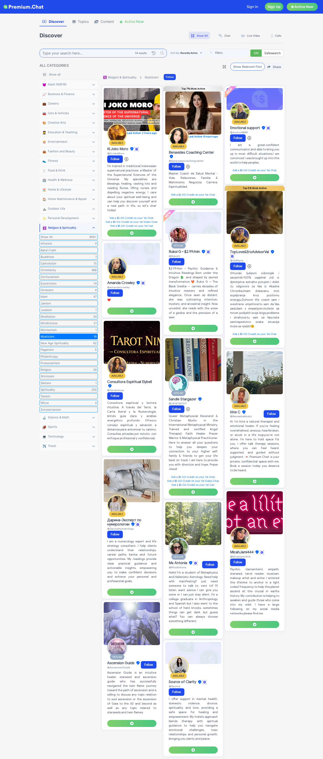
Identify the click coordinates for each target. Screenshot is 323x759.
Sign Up (274, 7)
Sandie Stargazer (183, 399)
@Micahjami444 (240, 556)
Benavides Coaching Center (191, 152)
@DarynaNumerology (120, 528)
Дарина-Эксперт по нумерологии (124, 522)
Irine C (235, 412)
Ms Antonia (178, 563)
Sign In (252, 7)
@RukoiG (174, 256)
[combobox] (228, 53)
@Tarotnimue (115, 390)
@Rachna (174, 686)
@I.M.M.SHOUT (178, 403)
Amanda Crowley (121, 283)
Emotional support (245, 128)
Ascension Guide (121, 663)
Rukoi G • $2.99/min (185, 252)
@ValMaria (236, 260)
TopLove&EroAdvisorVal (250, 252)
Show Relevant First (247, 66)
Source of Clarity (183, 682)
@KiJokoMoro (115, 153)
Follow (170, 77)
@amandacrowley (118, 287)
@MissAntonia (177, 567)
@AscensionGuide (118, 667)
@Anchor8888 (239, 132)
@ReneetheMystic (241, 416)
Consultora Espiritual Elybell (129, 382)
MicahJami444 (242, 552)
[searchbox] (235, 52)
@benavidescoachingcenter (186, 160)
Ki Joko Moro (118, 149)
